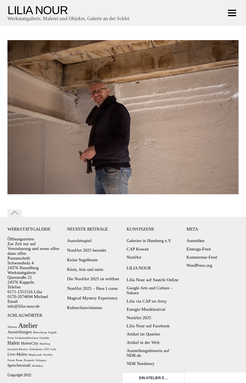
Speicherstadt (19, 365)
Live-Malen (17, 354)
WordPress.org (199, 265)
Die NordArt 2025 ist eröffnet (93, 278)
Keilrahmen (36, 349)
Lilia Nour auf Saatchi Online (152, 279)
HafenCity (29, 343)
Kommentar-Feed (201, 257)
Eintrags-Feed (198, 249)
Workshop (37, 366)
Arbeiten (12, 327)
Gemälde (44, 338)
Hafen (13, 343)
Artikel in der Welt (143, 342)
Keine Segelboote (82, 259)
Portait (11, 360)
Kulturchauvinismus (84, 307)
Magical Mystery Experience (92, 298)
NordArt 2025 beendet (86, 250)
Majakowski (35, 354)
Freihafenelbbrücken (26, 338)
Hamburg (45, 343)
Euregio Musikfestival (146, 309)
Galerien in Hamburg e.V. (149, 240)
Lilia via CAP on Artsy (147, 301)
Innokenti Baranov (17, 349)
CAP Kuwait (138, 249)
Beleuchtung (40, 332)
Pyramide (29, 360)
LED (46, 349)
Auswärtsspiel (79, 240)
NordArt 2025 (139, 317)
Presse (19, 360)
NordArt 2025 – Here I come (92, 288)
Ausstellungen (19, 332)
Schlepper (41, 360)
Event (10, 338)
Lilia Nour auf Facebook (148, 325)
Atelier (28, 325)
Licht (53, 349)
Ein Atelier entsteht (160, 378)
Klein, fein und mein (85, 269)
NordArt (48, 354)
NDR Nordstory (140, 363)
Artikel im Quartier (143, 334)
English (52, 332)
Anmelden (195, 240)
